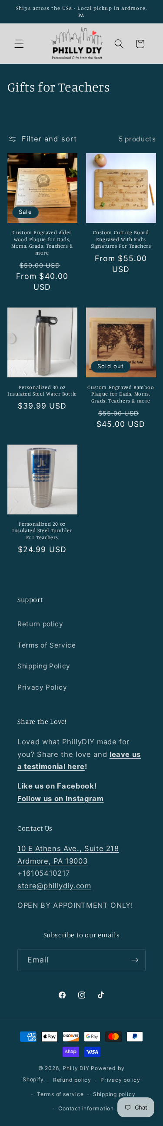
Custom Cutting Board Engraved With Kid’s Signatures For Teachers (121, 239)
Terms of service (60, 1094)
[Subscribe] (134, 960)
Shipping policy (114, 1094)
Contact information (86, 1108)
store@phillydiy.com (54, 885)
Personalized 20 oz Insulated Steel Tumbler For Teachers (42, 530)
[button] (19, 43)
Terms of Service (46, 645)
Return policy (40, 624)
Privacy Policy (42, 687)
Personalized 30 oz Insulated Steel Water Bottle (42, 390)
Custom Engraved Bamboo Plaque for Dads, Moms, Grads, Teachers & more (120, 394)
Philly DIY (76, 1068)
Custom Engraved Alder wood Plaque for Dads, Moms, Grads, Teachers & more (42, 242)
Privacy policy (120, 1080)
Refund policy (72, 1080)
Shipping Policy (43, 666)
